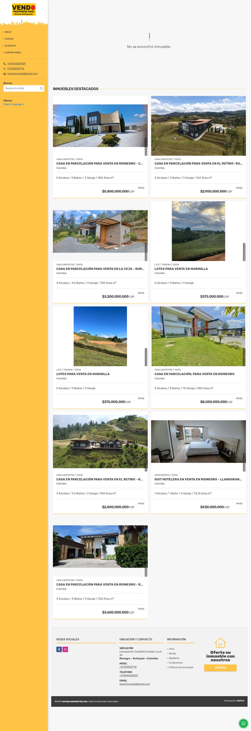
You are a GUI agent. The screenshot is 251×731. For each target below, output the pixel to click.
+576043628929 (16, 63)
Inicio (8, 32)
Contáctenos (13, 52)
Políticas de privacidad (181, 667)
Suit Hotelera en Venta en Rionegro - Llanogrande (198, 479)
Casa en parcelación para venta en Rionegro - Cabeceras (100, 163)
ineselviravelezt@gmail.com (22, 73)
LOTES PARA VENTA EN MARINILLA (181, 269)
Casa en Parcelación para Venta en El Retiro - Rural (100, 479)
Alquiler (10, 45)
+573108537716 (15, 68)
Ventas (9, 39)
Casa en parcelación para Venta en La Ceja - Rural (100, 269)
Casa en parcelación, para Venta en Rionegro (194, 374)
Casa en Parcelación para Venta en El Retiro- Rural (198, 163)
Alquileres (174, 658)
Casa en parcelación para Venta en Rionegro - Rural (100, 584)
